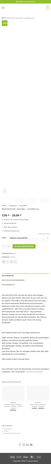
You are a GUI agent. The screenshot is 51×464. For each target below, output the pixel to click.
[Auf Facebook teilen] (7, 262)
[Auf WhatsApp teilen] (3, 262)
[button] (3, 7)
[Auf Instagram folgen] (23, 445)
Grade (4, 237)
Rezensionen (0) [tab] (8, 284)
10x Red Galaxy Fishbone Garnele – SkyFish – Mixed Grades (13, 406)
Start (4, 206)
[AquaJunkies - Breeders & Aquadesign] (25, 8)
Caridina (23, 206)
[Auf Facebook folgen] (20, 445)
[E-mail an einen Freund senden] (15, 262)
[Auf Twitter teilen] (11, 262)
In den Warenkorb (24, 246)
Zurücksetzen (43, 234)
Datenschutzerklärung (12, 433)
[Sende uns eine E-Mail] (27, 445)
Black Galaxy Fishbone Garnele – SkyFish (38, 405)
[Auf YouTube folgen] (31, 445)
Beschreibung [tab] (8, 275)
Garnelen (13, 206)
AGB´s (6, 431)
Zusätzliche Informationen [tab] (13, 280)
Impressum (8, 429)
